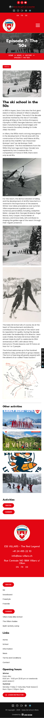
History (28, 55)
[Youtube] (25, 2)
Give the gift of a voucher (24, 7)
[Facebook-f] (18, 2)
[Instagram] (22, 2)
